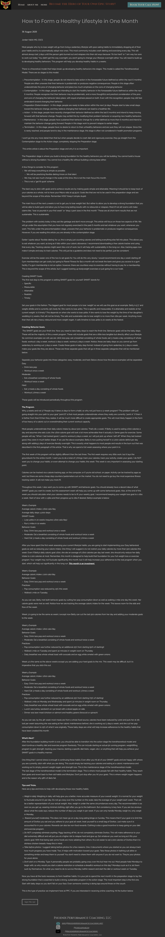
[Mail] (58, 923)
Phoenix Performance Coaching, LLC (82, 918)
